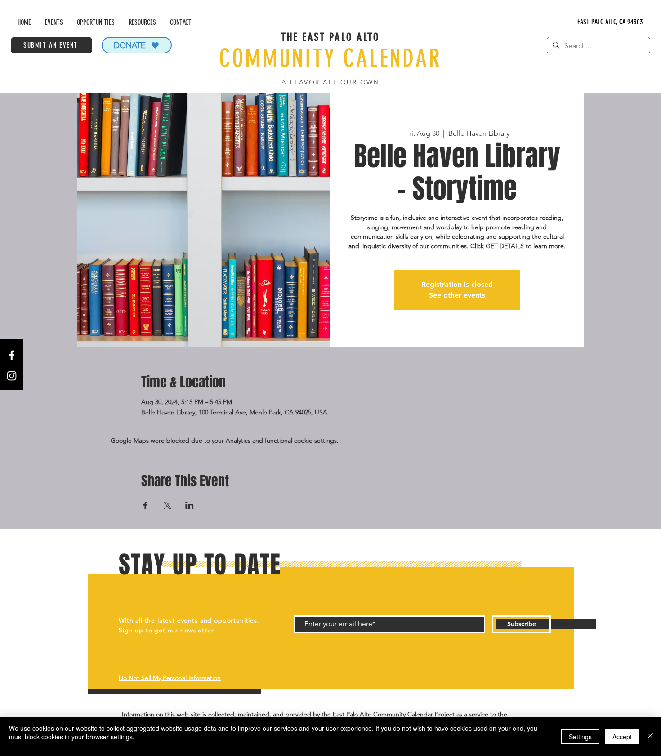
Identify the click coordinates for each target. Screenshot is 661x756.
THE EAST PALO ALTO (330, 37)
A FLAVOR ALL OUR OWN (330, 82)
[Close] (650, 736)
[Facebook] (11, 355)
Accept (622, 736)
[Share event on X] (167, 505)
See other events (457, 295)
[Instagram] (11, 375)
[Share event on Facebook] (145, 505)
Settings (580, 736)
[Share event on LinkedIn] (189, 505)
